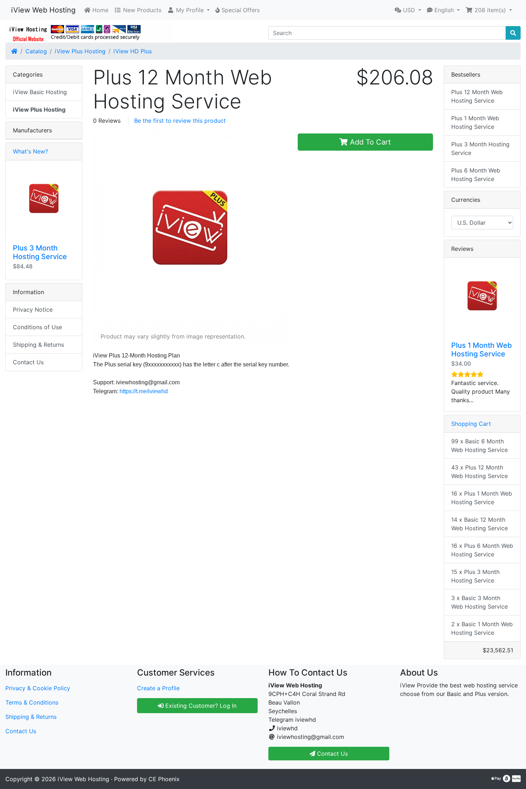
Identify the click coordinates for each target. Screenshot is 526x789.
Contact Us (28, 362)
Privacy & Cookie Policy (37, 688)
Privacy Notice (33, 309)
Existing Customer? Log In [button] (200, 705)
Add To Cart (369, 142)
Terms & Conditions (31, 702)
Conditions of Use (37, 327)
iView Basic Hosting (40, 92)
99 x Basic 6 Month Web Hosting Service (479, 445)
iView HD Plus (132, 51)
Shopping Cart (471, 423)
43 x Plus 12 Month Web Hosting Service (479, 471)
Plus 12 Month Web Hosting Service (477, 96)
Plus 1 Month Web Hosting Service (475, 122)
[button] (188, 10)
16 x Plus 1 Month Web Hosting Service (481, 498)
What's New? (30, 151)
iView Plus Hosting (80, 51)
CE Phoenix (164, 779)
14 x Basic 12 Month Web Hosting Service (479, 524)
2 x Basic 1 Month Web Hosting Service (482, 628)
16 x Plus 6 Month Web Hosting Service (482, 550)
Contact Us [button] (331, 753)
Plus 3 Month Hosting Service (40, 252)
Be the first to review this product (180, 120)
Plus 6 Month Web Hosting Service (475, 174)
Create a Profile (158, 688)
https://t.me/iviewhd (144, 391)
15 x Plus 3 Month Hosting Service (475, 576)
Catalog (36, 51)
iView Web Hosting (43, 10)
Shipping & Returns (38, 344)
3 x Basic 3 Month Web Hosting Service (479, 602)
